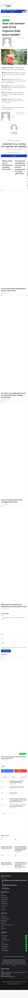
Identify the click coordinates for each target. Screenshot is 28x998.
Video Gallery (4, 901)
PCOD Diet (4, 937)
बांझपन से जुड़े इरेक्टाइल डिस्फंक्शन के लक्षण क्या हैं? (6, 863)
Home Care (3, 928)
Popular (4, 777)
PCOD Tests (4, 948)
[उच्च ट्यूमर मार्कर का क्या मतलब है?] (5, 788)
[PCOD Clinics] (7, 6)
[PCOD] (14, 11)
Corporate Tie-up (4, 903)
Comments (22, 777)
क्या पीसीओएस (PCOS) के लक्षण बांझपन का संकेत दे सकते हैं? (16, 782)
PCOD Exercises (5, 944)
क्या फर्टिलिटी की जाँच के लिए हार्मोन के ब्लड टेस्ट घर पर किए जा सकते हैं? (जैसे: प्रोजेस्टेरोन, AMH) (21, 865)
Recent (13, 777)
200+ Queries (6, 20)
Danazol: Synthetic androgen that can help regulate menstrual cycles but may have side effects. (18, 800)
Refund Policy (4, 920)
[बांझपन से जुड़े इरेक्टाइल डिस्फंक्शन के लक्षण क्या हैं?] (7, 858)
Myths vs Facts (5, 946)
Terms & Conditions (5, 918)
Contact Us (3, 909)
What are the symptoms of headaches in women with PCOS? (13, 757)
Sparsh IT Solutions (17, 983)
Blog (3, 942)
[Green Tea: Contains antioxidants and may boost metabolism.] (5, 806)
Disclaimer (3, 922)
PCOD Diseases (5, 950)
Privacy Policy (4, 916)
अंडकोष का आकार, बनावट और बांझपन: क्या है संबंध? (6, 847)
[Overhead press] (5, 794)
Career (2, 926)
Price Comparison (4, 899)
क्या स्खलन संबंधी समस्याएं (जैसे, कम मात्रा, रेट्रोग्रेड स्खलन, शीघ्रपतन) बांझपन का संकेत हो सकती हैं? (21, 849)
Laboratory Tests (4, 897)
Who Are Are (3, 895)
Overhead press (13, 793)
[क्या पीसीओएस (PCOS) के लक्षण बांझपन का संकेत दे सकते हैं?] (5, 783)
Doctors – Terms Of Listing (6, 924)
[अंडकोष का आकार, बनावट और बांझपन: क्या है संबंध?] (7, 842)
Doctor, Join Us (4, 905)
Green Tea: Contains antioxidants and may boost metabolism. (18, 805)
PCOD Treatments (5, 940)
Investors (3, 907)
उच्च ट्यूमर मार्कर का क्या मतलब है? (17, 787)
